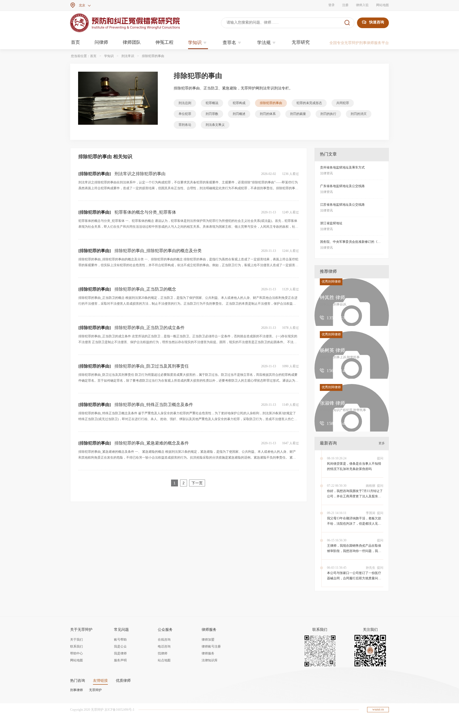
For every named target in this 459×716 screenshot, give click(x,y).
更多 (382, 443)
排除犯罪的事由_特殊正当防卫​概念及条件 (153, 404)
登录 (331, 5)
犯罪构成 (239, 103)
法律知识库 (210, 660)
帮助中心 (76, 653)
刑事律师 (76, 690)
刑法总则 (184, 103)
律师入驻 (362, 5)
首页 (75, 42)
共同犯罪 (342, 103)
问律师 (101, 42)
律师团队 (132, 42)
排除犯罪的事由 (153, 56)
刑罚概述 (239, 114)
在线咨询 (164, 639)
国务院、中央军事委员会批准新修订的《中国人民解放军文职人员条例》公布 (374, 242)
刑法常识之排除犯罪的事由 (139, 173)
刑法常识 (127, 56)
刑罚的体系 (268, 114)
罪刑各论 (184, 125)
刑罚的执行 (328, 114)
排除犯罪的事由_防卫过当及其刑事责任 (151, 366)
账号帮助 (120, 639)
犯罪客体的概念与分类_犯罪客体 (145, 212)
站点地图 (164, 660)
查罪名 (233, 42)
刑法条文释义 (215, 125)
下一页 (197, 483)
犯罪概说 (212, 103)
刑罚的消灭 (359, 114)
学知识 (198, 42)
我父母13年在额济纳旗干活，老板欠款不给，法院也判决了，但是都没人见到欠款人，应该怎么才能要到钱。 (354, 523)
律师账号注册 (211, 646)
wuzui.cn (378, 709)
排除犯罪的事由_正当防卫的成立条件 (149, 327)
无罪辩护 (95, 690)
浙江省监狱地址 (331, 223)
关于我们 (76, 639)
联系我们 (76, 646)
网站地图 (382, 5)
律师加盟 (208, 639)
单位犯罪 (184, 114)
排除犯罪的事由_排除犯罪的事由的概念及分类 (158, 250)
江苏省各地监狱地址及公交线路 (342, 204)
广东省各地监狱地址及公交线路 (342, 186)
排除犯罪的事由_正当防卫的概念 (145, 289)
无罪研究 (301, 42)
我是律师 (120, 653)
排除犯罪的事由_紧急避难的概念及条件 (151, 443)
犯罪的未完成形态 (309, 103)
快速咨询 (373, 22)
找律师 (162, 653)
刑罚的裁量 (298, 114)
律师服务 (208, 653)
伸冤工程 (164, 42)
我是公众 (120, 646)
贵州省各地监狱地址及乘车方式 (342, 167)
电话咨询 (164, 646)
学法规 (267, 42)
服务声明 (120, 660)
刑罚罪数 (212, 114)
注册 (345, 5)
